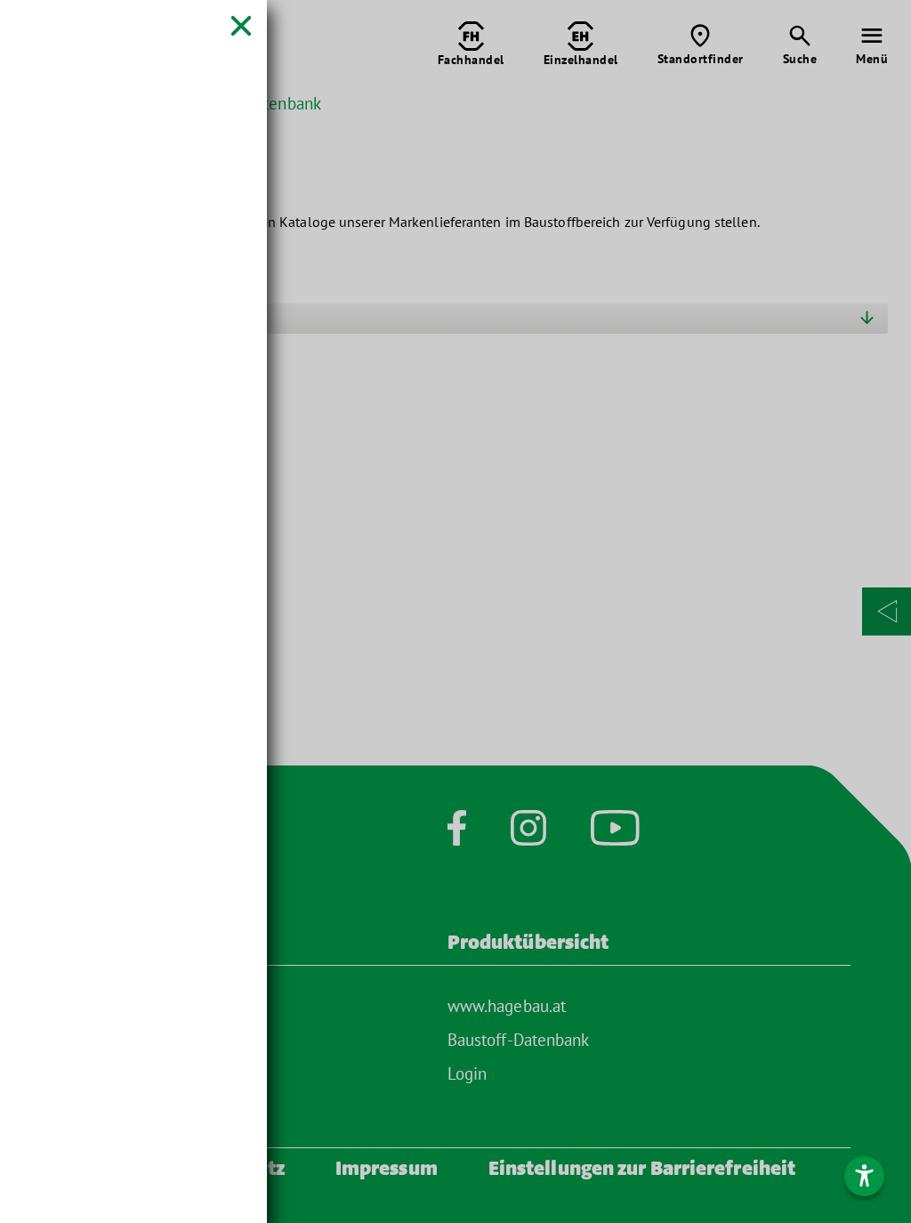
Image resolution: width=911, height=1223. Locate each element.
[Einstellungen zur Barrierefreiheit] (864, 1176)
